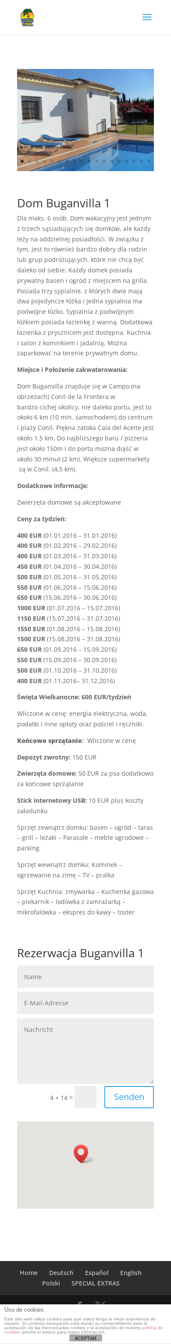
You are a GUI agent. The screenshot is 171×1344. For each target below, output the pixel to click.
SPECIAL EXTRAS (95, 1283)
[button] (83, 1154)
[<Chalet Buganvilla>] (85, 169)
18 (148, 161)
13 (111, 161)
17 (141, 161)
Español (97, 1272)
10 (89, 161)
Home (29, 1272)
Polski (51, 1283)
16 (133, 161)
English (131, 1272)
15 (126, 161)
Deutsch (61, 1272)
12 (104, 161)
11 (96, 161)
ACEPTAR (85, 1338)
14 (119, 161)
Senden (129, 1097)
